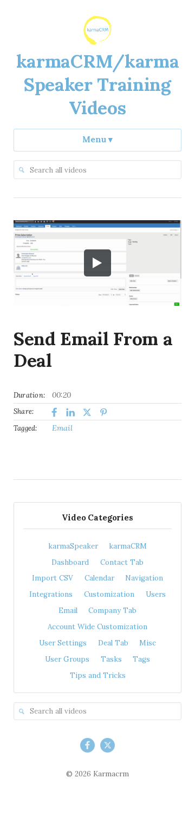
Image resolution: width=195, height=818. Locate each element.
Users (156, 594)
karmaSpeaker (73, 546)
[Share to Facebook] (54, 412)
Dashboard (70, 562)
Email (62, 428)
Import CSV (52, 578)
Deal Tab (113, 643)
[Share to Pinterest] (103, 412)
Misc (147, 643)
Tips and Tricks (98, 675)
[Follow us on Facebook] (87, 745)
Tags (141, 659)
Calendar (99, 578)
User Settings (63, 643)
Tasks (111, 659)
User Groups (67, 659)
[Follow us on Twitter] (107, 745)
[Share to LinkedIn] (70, 412)
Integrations (51, 594)
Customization (109, 594)
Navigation (144, 578)
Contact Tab (122, 562)
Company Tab (112, 610)
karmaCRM (128, 546)
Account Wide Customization (97, 626)
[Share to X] (87, 412)
